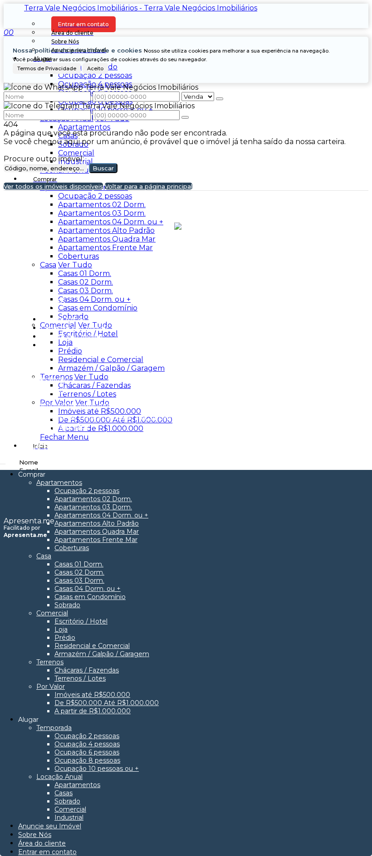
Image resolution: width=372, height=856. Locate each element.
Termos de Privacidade (46, 68)
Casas (68, 135)
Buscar (103, 168)
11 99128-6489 (45, 390)
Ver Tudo (75, 265)
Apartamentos (84, 127)
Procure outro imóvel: (44, 159)
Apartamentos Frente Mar (105, 247)
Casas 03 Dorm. (85, 290)
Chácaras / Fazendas (94, 385)
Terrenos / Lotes (87, 394)
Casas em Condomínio (97, 308)
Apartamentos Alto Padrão (106, 230)
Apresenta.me (29, 521)
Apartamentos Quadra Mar (107, 239)
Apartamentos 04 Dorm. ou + (110, 222)
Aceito (95, 68)
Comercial (76, 153)
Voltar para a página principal (148, 186)
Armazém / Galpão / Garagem (111, 368)
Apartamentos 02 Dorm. (102, 204)
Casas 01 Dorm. (84, 273)
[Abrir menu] (2, 461)
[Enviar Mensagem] (185, 117)
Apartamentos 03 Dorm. (102, 213)
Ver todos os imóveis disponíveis (53, 186)
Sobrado (73, 144)
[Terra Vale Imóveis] (186, 265)
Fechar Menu (64, 437)
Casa (48, 265)
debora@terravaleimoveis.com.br (92, 405)
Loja (65, 342)
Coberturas (78, 256)
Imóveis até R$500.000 (99, 411)
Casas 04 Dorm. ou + (94, 299)
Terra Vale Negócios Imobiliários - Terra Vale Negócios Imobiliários (140, 8)
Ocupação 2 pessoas (95, 75)
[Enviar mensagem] (219, 98)
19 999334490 (46, 380)
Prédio (70, 351)
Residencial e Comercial (100, 359)
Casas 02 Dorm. (85, 282)
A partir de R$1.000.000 (100, 428)
